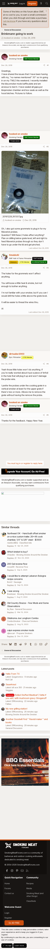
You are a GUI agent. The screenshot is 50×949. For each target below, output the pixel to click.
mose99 (10, 567)
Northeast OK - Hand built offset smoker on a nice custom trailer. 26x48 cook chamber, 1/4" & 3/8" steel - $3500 (26, 536)
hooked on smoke (12, 38)
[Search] (46, 3)
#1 (48, 65)
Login (7, 913)
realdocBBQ (12, 543)
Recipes (30, 883)
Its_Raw (10, 609)
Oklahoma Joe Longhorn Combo (23, 618)
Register (8, 918)
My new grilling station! (16, 708)
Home (7, 883)
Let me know (9, 21)
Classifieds (31, 901)
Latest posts (7, 668)
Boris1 (9, 582)
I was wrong (13, 591)
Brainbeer (11, 594)
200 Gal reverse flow (17, 564)
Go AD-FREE (14, 923)
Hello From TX (13, 673)
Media (29, 888)
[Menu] (4, 3)
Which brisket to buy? (17, 551)
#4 (48, 364)
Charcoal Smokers (30, 621)
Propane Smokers (24, 633)
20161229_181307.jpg (13, 216)
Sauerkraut (11, 684)
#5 (48, 415)
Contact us (9, 893)
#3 (48, 268)
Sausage (17, 582)
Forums (8, 888)
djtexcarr (11, 633)
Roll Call (9, 679)
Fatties (8, 704)
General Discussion (23, 609)
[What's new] (41, 3)
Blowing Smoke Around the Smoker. (32, 555)
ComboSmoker (13, 621)
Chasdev (11, 555)
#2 (48, 146)
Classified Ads (25, 543)
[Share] (44, 65)
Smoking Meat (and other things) (34, 894)
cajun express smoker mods (20, 630)
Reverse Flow (22, 567)
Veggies (9, 690)
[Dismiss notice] (46, 11)
